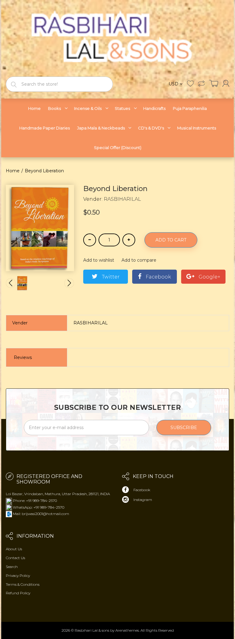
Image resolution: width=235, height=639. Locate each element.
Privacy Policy (18, 575)
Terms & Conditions (22, 584)
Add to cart (170, 240)
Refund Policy (18, 593)
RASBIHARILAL (122, 199)
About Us (14, 549)
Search (12, 566)
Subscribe (183, 427)
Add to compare (138, 260)
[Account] (225, 83)
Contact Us (15, 557)
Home (13, 171)
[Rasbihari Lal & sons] (117, 38)
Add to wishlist (98, 260)
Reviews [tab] (23, 357)
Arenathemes (127, 630)
